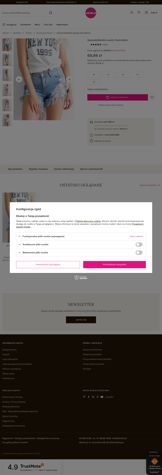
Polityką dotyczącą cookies (88, 221)
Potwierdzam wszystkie (114, 264)
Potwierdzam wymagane (48, 264)
